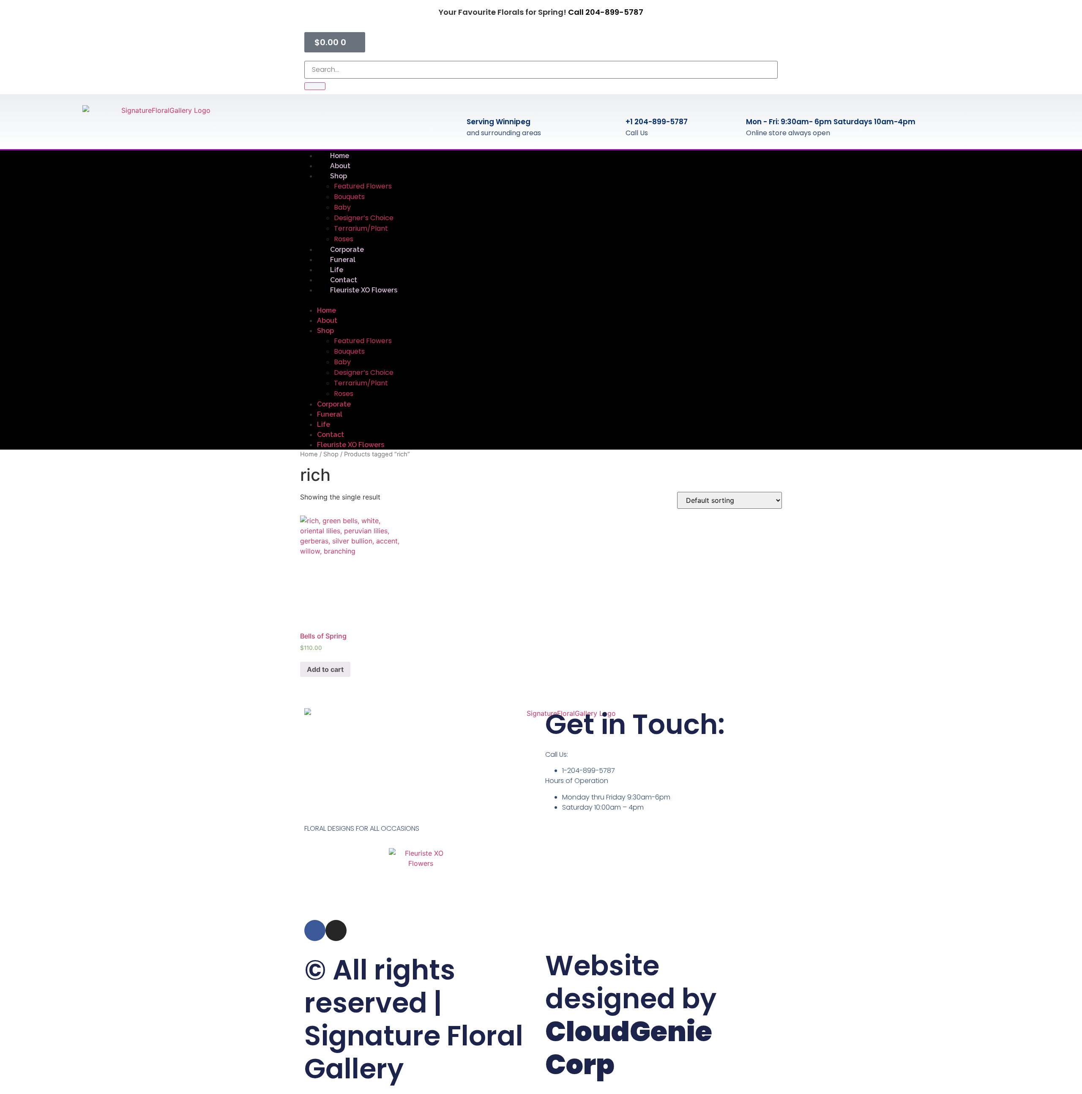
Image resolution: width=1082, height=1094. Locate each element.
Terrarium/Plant (361, 228)
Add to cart (325, 669)
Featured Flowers (363, 186)
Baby (342, 207)
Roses (343, 393)
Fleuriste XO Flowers (363, 290)
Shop (338, 176)
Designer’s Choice (363, 218)
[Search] (314, 86)
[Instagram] (336, 930)
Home (326, 310)
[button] (541, 300)
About (327, 320)
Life (323, 424)
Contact (330, 435)
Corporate (334, 404)
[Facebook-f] (314, 930)
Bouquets (349, 197)
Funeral (329, 414)
